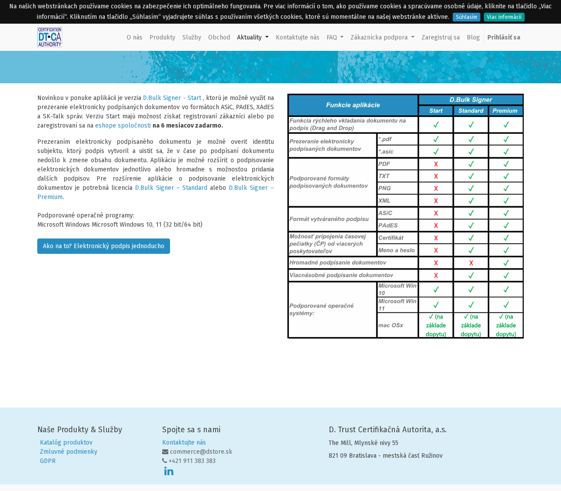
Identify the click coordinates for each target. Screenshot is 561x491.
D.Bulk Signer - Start (172, 98)
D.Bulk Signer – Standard (171, 188)
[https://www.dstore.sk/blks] (202, 98)
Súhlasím (466, 17)
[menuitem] (134, 37)
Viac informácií (504, 17)
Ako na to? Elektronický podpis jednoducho (103, 246)
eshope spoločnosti (123, 125)
